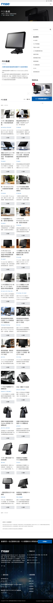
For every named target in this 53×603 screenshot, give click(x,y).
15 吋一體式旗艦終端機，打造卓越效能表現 (7, 123)
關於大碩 (31, 581)
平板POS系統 (36, 47)
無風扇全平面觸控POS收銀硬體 (23, 493)
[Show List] (29, 99)
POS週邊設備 (36, 64)
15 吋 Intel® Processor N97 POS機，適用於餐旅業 (22, 220)
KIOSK (34, 68)
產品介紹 (31, 583)
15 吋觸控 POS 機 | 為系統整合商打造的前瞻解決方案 (23, 252)
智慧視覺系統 (36, 71)
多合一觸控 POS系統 (22, 387)
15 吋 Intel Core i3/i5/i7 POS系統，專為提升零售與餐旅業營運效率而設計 (7, 253)
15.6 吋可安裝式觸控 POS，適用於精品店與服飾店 (23, 188)
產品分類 (7, 15)
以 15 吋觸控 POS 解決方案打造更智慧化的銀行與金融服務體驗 (22, 287)
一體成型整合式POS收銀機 (7, 493)
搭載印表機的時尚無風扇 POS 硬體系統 (22, 422)
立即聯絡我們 (20, 528)
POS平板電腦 (36, 43)
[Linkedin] (4, 566)
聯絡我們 (31, 591)
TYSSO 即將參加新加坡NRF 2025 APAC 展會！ (11, 584)
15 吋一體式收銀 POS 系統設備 (7, 459)
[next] (28, 93)
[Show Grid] (27, 99)
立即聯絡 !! (45, 541)
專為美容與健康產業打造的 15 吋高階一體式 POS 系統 (22, 352)
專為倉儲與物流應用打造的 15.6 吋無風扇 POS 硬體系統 (7, 320)
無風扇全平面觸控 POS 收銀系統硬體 (22, 459)
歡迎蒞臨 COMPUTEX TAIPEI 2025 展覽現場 (11, 590)
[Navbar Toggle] (50, 4)
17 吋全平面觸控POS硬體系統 (7, 388)
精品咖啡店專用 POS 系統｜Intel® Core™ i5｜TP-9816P (22, 123)
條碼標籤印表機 (36, 57)
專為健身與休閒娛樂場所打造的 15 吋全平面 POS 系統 (22, 320)
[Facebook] (1, 566)
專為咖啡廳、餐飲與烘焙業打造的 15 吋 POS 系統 (7, 352)
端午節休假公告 (4, 578)
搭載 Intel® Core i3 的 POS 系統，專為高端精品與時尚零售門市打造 (23, 155)
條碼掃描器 (35, 61)
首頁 (4, 15)
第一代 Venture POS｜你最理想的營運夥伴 (7, 188)
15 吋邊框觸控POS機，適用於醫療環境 (7, 220)
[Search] (50, 29)
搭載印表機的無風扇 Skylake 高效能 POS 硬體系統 (7, 423)
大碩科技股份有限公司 (13, 600)
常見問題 (31, 588)
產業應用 (31, 586)
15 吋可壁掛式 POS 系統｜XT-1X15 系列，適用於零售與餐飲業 (7, 286)
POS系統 (12, 15)
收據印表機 (35, 54)
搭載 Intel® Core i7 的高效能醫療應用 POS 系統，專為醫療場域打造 (7, 155)
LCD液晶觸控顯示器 (37, 50)
